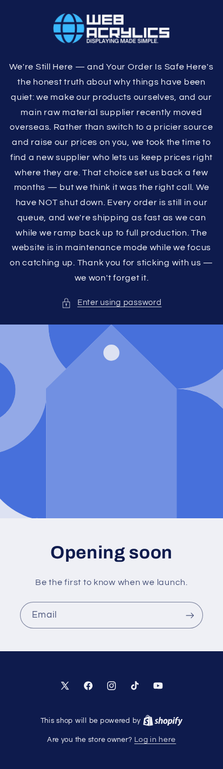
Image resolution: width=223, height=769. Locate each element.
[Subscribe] (190, 615)
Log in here (155, 739)
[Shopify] (163, 720)
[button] (111, 303)
